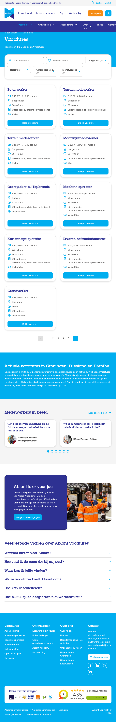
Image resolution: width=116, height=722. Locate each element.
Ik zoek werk (25, 13)
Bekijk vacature (30, 123)
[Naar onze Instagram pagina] (104, 665)
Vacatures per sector (15, 635)
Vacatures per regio (14, 640)
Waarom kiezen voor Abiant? (28, 553)
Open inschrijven (13, 654)
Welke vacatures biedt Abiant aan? (33, 579)
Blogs (100, 25)
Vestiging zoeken (99, 657)
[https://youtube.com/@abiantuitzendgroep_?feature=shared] (90, 672)
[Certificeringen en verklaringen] (11, 697)
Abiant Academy (40, 648)
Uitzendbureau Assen (71, 648)
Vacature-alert (12, 644)
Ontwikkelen (44, 25)
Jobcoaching (66, 25)
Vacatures (23, 25)
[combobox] (25, 60)
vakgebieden (27, 375)
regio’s (60, 375)
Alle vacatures (12, 631)
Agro (62, 13)
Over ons (85, 26)
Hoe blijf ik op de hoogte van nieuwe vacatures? (43, 597)
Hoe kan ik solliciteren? (23, 588)
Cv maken (10, 658)
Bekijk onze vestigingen (28, 517)
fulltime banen (44, 379)
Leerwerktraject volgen (43, 631)
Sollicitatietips (12, 649)
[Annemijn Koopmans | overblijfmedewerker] (30, 433)
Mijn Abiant (108, 13)
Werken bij (75, 13)
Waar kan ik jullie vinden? (26, 570)
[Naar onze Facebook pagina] (90, 665)
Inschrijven (95, 13)
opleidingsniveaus (44, 375)
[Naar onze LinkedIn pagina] (97, 665)
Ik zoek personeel (46, 13)
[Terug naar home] (9, 13)
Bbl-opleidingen (40, 635)
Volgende (75, 338)
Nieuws (64, 635)
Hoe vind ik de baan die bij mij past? (34, 562)
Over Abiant (66, 631)
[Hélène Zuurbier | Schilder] (85, 433)
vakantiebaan (89, 379)
